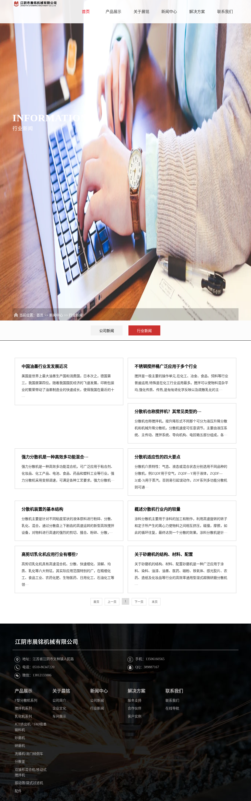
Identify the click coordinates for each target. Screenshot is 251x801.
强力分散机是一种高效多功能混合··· (55, 457)
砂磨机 (20, 738)
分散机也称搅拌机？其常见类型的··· (168, 411)
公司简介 (59, 700)
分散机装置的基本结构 (42, 509)
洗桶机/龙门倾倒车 (29, 754)
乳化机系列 (23, 716)
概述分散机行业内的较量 (157, 509)
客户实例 (134, 716)
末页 (155, 602)
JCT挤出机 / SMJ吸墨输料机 (31, 727)
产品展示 (113, 12)
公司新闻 (106, 331)
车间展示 (59, 716)
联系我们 (225, 12)
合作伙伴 (134, 708)
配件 (18, 791)
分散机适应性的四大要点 (157, 457)
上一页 (112, 602)
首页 (86, 12)
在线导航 (172, 708)
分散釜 (20, 761)
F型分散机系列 (26, 700)
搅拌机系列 (23, 708)
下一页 (139, 602)
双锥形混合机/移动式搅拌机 (31, 772)
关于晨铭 (141, 12)
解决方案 (197, 12)
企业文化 (59, 708)
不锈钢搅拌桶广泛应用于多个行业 (166, 366)
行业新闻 (76, 315)
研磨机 (20, 746)
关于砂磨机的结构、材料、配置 (164, 554)
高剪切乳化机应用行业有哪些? (50, 554)
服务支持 (134, 700)
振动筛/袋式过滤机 (29, 783)
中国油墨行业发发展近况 (44, 366)
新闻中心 (169, 12)
